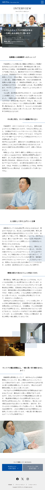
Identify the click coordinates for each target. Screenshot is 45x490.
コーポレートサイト (32, 484)
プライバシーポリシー (20, 484)
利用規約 (10, 484)
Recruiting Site (14, 2)
